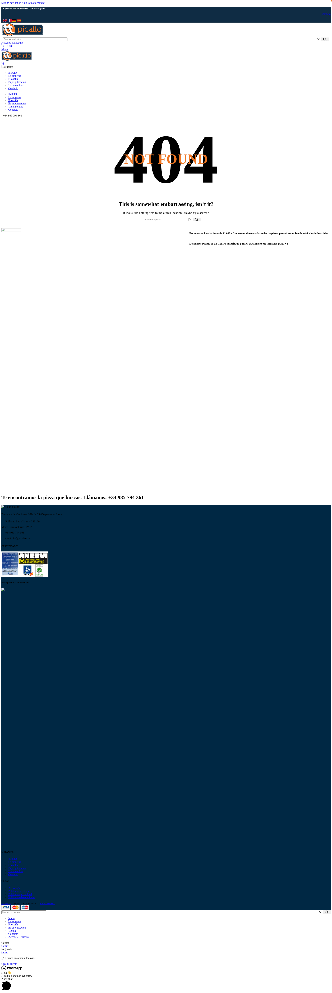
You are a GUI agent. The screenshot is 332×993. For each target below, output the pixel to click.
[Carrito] (2, 63)
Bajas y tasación (17, 868)
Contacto (13, 874)
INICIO (12, 858)
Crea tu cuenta (9, 963)
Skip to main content (33, 2)
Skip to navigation (11, 2)
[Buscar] (325, 39)
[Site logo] (22, 35)
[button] (166, 984)
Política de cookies (18, 891)
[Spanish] (19, 20)
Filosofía (13, 865)
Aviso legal (14, 888)
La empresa (14, 861)
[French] (10, 20)
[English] (5, 20)
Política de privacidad (20, 894)
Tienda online (15, 871)
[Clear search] (318, 39)
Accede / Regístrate (19, 936)
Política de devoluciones (21, 897)
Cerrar (4, 945)
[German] (14, 20)
